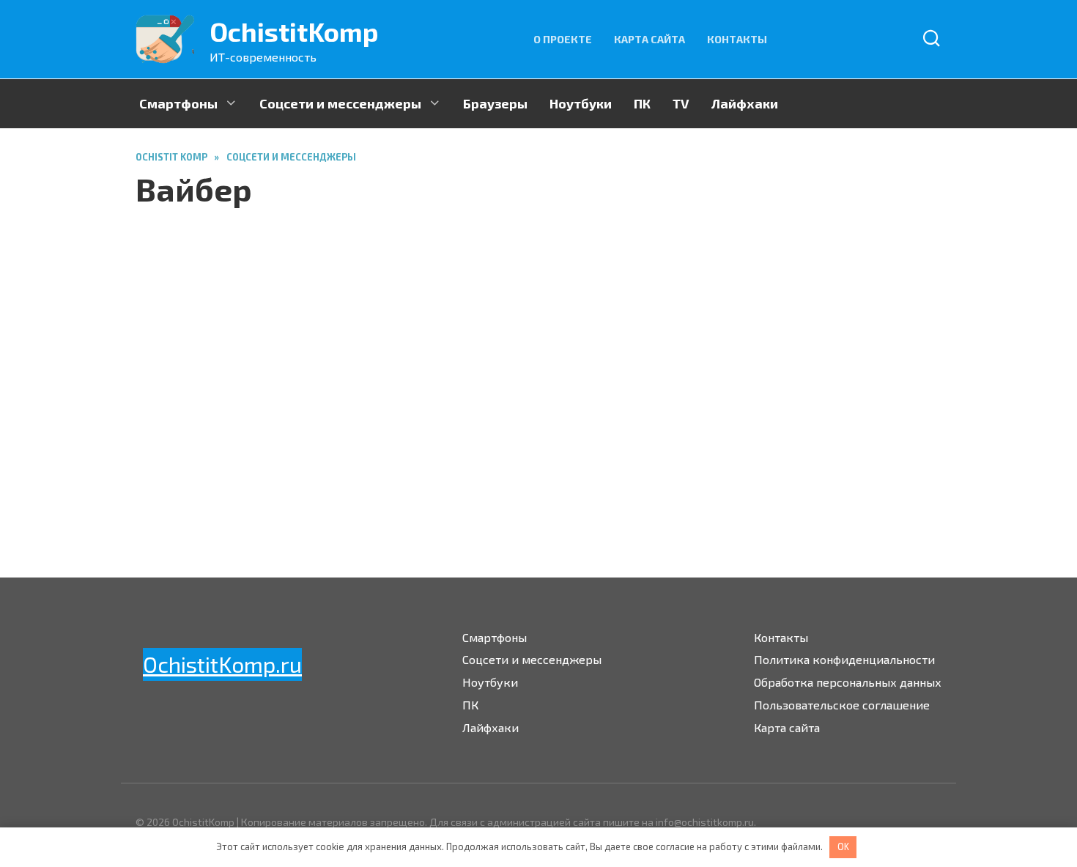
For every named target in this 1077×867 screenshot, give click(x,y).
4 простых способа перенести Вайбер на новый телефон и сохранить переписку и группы (635, 402)
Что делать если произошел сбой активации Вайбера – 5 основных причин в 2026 (314, 435)
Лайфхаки (744, 103)
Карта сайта (649, 39)
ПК (642, 103)
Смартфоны (178, 103)
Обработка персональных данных (847, 682)
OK (843, 846)
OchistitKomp (294, 31)
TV (681, 103)
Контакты (737, 39)
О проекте (562, 39)
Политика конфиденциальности (844, 659)
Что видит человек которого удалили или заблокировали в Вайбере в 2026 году (841, 392)
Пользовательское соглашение (842, 705)
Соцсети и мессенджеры (340, 103)
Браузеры (495, 103)
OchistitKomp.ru (222, 664)
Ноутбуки (580, 103)
